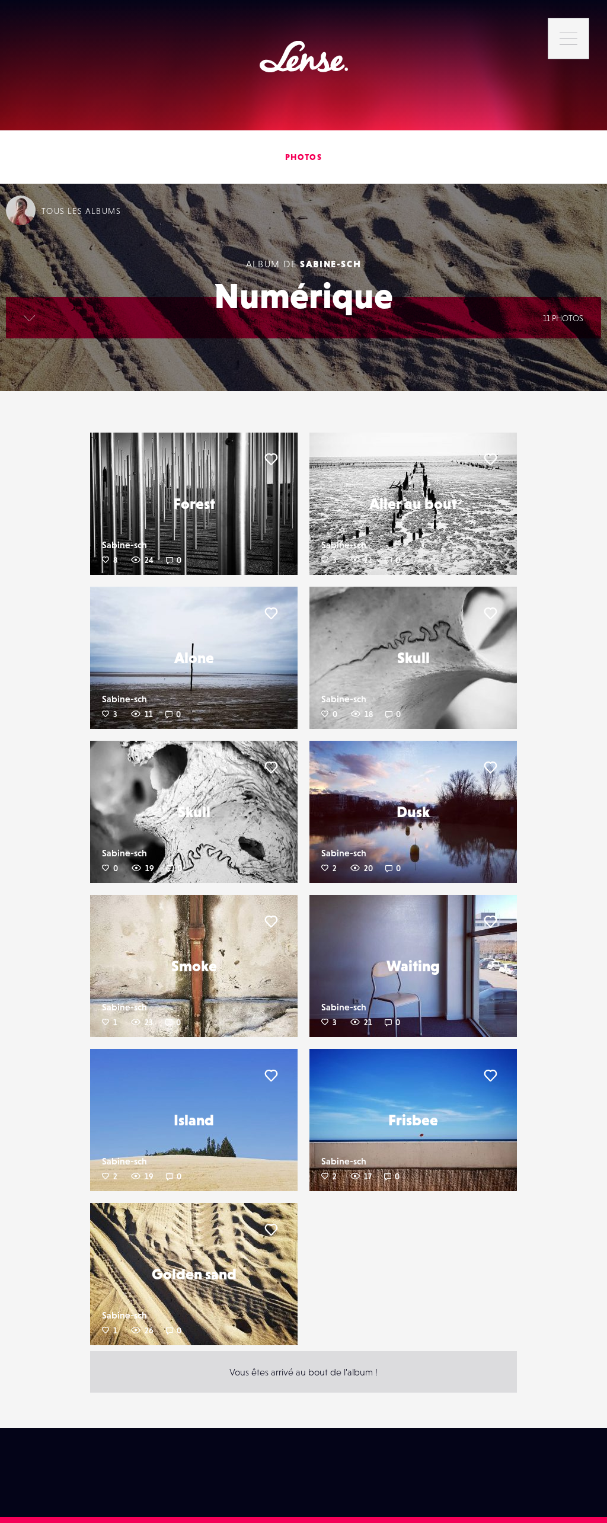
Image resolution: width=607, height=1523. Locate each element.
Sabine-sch (330, 263)
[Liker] (271, 459)
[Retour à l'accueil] (304, 56)
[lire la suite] (29, 317)
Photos (303, 157)
